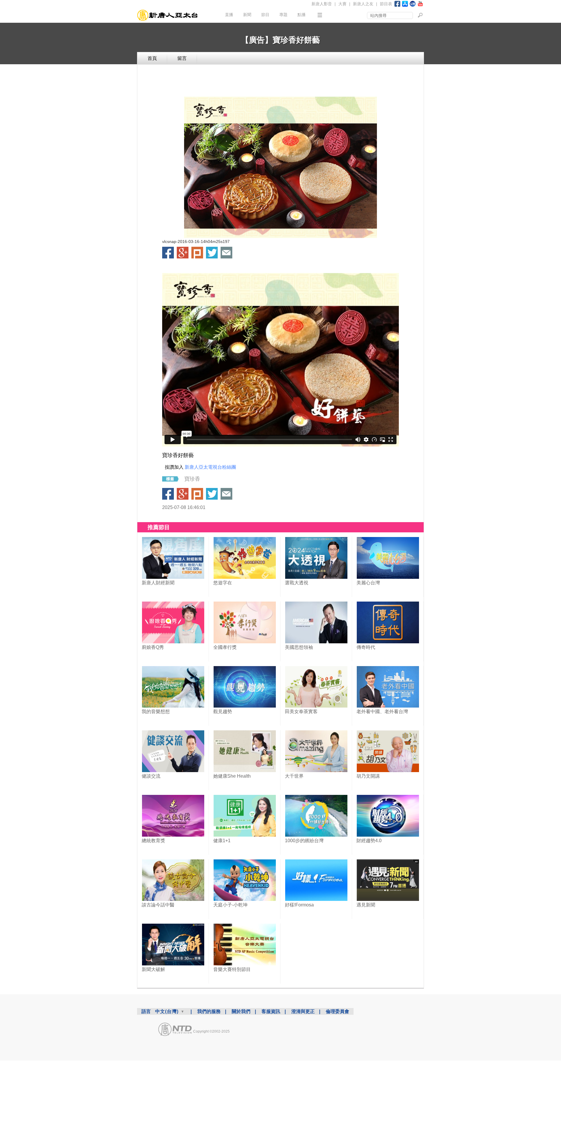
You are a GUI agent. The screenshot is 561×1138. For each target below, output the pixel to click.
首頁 (152, 58)
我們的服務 (209, 1011)
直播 (229, 14)
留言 (182, 58)
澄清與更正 (303, 1011)
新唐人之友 (363, 3)
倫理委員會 (337, 1011)
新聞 (247, 14)
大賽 (342, 3)
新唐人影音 (321, 3)
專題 (283, 14)
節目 (265, 14)
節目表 (386, 3)
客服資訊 (271, 1011)
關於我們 (241, 1011)
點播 (301, 14)
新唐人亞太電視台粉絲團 (210, 467)
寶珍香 (192, 479)
